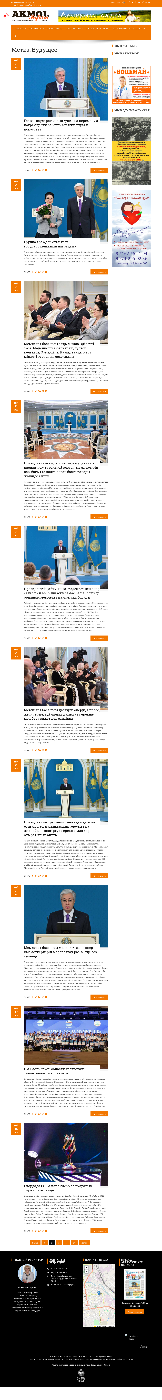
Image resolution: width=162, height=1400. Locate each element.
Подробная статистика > (144, 1346)
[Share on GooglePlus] (39, 170)
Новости (19, 28)
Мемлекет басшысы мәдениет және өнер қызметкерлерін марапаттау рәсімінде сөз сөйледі (60, 951)
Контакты (38, 5)
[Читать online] (135, 1284)
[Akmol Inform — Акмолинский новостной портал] (30, 16)
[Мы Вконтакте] (139, 2)
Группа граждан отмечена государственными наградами (50, 244)
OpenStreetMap (108, 1326)
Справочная (92, 28)
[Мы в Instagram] (135, 2)
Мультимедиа (73, 28)
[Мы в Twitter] (132, 2)
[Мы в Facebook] (129, 2)
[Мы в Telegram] (142, 2)
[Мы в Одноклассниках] (146, 2)
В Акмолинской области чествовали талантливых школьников (54, 1071)
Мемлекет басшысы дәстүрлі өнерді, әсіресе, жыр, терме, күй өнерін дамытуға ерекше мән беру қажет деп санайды (62, 714)
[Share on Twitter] (35, 170)
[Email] (46, 170)
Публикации (35, 28)
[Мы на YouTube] (149, 2)
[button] (98, 1293)
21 (74, 1242)
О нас (13, 5)
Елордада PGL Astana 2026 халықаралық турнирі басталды (58, 1188)
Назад (35, 1242)
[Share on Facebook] (32, 170)
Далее (84, 1242)
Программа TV (54, 28)
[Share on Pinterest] (43, 170)
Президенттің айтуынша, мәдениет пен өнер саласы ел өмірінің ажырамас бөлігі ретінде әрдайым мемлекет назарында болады (61, 593)
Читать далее (99, 170)
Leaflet (98, 1326)
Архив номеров (135, 1312)
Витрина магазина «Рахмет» (128, 28)
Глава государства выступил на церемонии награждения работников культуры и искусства (61, 124)
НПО (105, 28)
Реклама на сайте (24, 5)
